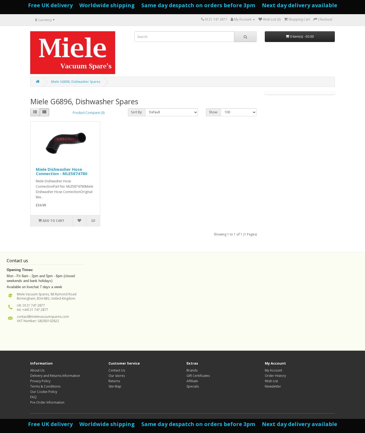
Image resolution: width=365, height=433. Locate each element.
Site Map (114, 386)
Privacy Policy (40, 381)
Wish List (271, 381)
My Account (273, 370)
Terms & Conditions (45, 386)
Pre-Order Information (47, 402)
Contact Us (116, 370)
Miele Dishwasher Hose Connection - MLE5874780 (61, 171)
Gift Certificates (198, 375)
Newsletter (273, 386)
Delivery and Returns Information (55, 375)
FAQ (33, 397)
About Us (37, 370)
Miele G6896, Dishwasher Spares (75, 81)
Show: (213, 112)
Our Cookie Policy (43, 391)
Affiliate (192, 381)
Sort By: (136, 112)
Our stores (116, 375)
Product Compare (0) (88, 112)
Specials (193, 386)
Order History (275, 375)
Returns (114, 381)
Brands (192, 370)
